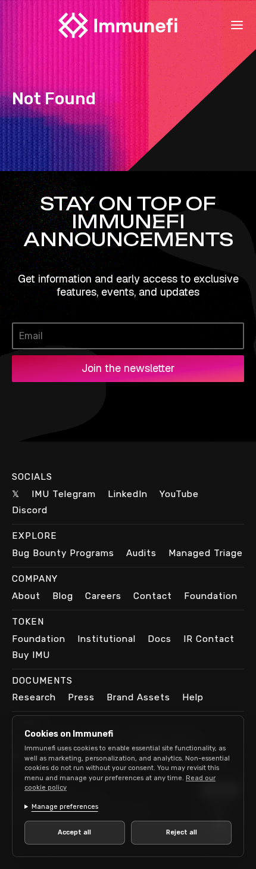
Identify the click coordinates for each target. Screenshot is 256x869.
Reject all (174, 832)
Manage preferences (65, 807)
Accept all (72, 832)
